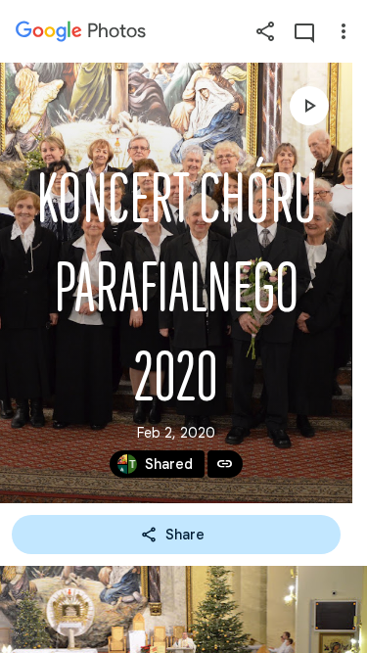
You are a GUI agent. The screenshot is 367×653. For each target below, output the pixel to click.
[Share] (265, 31)
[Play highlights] (309, 105)
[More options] (343, 31)
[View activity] (304, 31)
